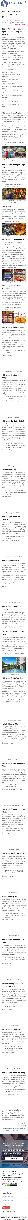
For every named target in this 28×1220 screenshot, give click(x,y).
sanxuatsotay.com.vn (7, 1190)
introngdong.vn (6, 1188)
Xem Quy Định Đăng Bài (18, 23)
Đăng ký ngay (14, 1158)
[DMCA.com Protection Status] (12, 1185)
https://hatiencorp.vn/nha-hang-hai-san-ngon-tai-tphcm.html (13, 1129)
